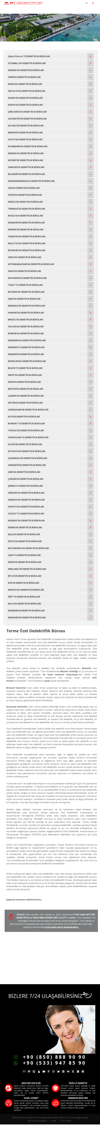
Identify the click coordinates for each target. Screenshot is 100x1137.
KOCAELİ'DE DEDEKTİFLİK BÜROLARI (26, 125)
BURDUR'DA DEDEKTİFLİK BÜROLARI (26, 333)
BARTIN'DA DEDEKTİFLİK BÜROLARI (25, 388)
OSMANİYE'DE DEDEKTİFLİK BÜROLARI (27, 465)
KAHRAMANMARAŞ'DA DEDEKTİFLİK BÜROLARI (31, 181)
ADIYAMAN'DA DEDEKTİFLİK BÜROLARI (27, 278)
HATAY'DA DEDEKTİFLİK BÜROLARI (25, 139)
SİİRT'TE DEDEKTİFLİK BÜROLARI (24, 596)
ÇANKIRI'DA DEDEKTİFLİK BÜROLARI (26, 395)
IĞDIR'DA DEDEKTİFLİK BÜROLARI (24, 382)
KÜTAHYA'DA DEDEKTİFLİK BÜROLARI (26, 451)
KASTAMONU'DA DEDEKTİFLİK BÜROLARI (28, 548)
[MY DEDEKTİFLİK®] (23, 3)
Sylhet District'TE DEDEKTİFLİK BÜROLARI (29, 56)
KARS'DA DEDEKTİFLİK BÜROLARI (24, 298)
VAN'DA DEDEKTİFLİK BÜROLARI (24, 188)
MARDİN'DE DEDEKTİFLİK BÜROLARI (25, 229)
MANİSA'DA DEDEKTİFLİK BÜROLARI (26, 153)
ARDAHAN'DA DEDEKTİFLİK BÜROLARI (27, 617)
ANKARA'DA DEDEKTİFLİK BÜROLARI (26, 70)
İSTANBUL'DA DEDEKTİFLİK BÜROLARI (27, 63)
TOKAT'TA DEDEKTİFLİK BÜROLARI (25, 285)
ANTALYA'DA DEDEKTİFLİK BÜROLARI (26, 91)
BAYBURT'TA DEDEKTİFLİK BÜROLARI (26, 423)
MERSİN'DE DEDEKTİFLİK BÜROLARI (25, 132)
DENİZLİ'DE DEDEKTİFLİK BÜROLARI (25, 201)
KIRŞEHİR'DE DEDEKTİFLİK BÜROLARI (26, 354)
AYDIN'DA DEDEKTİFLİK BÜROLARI (25, 194)
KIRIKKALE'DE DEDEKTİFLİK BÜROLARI (26, 305)
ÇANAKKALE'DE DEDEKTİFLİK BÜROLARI (27, 458)
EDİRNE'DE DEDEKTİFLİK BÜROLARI (25, 527)
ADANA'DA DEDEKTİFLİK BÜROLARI (25, 97)
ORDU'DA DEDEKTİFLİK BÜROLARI (24, 257)
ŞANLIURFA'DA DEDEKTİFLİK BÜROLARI (27, 111)
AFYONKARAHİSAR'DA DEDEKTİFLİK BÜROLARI (31, 264)
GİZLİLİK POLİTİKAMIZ (37, 1121)
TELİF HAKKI (65, 1121)
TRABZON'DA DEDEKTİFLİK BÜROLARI (26, 236)
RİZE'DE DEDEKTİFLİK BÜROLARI (23, 582)
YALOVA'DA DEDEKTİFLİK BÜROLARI (26, 326)
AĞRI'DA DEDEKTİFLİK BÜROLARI (24, 472)
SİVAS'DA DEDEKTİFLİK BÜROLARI (24, 271)
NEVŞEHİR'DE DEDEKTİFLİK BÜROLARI (26, 610)
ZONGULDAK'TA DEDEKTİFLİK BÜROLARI (28, 437)
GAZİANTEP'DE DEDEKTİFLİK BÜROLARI (27, 118)
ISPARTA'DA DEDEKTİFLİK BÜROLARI (26, 506)
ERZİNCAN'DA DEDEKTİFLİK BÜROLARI (27, 361)
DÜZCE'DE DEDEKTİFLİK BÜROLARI (25, 541)
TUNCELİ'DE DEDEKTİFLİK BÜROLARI (26, 430)
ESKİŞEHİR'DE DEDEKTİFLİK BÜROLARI (26, 222)
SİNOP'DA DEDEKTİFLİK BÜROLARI (25, 375)
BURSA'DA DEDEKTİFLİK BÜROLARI (25, 84)
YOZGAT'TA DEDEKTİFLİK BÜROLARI (26, 513)
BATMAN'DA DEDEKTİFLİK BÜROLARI (26, 291)
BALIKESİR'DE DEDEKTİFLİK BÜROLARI (26, 174)
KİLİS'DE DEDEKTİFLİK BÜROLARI (24, 416)
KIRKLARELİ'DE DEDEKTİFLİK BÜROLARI (27, 569)
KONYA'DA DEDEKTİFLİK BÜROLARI (25, 104)
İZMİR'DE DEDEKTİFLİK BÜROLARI (24, 77)
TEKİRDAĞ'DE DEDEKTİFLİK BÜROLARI (26, 208)
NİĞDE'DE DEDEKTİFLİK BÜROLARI (24, 562)
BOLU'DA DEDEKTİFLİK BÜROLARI (24, 603)
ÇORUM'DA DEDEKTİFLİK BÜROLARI (25, 479)
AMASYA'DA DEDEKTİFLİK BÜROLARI (26, 589)
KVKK (53, 1121)
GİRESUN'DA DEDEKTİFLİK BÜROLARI (26, 492)
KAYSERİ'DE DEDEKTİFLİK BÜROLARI (25, 160)
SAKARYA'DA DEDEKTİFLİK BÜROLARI (26, 499)
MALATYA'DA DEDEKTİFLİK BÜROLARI (26, 243)
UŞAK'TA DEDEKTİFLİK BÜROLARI (24, 555)
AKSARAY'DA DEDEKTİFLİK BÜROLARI (26, 520)
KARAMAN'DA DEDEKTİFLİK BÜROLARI (27, 340)
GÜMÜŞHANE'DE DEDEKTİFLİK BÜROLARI (28, 409)
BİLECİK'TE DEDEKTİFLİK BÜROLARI (25, 368)
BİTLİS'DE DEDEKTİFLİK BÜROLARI (24, 576)
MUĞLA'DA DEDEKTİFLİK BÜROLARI (25, 215)
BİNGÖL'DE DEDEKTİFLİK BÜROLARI (25, 319)
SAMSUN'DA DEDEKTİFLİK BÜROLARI (26, 167)
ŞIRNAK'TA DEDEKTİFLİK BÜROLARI (25, 485)
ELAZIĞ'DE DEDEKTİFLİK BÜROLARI (25, 444)
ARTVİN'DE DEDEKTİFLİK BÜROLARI (25, 402)
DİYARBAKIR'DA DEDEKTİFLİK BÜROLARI (27, 146)
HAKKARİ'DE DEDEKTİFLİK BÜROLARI (26, 312)
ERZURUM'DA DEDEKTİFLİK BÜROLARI (26, 250)
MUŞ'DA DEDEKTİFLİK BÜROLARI (24, 534)
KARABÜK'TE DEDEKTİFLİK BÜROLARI (26, 347)
